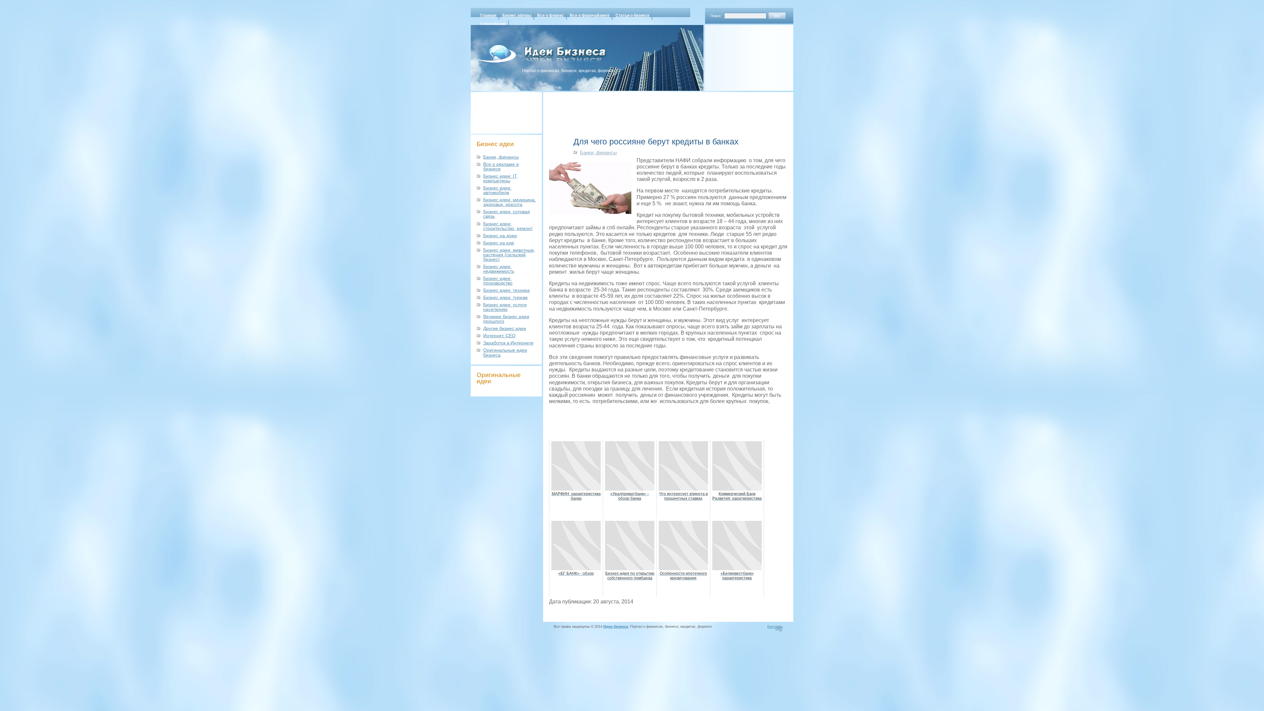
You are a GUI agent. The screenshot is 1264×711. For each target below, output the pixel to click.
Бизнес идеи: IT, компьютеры (500, 178)
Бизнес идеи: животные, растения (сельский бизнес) (509, 254)
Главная (488, 15)
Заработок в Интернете (508, 342)
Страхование (493, 24)
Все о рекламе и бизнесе (501, 166)
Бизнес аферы (516, 15)
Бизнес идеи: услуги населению (505, 307)
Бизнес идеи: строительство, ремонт (508, 226)
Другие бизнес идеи (504, 328)
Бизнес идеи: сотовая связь (506, 214)
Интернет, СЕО (499, 335)
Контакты (775, 626)
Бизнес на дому (500, 235)
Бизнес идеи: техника (506, 290)
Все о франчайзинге (590, 15)
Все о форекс (550, 15)
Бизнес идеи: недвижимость (498, 269)
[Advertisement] (740, 55)
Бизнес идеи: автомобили (497, 190)
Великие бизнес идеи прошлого (506, 319)
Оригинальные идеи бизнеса (505, 352)
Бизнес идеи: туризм (505, 297)
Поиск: (716, 16)
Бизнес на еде (498, 242)
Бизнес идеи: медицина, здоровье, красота (509, 202)
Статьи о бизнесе (632, 15)
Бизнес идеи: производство (498, 281)
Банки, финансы (501, 157)
